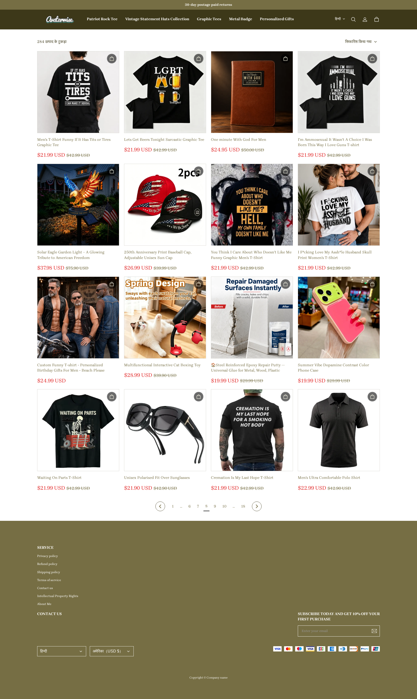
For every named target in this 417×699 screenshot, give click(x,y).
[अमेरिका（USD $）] (112, 651)
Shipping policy (48, 572)
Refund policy (47, 564)
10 (224, 506)
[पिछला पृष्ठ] (160, 506)
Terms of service (49, 580)
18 (243, 506)
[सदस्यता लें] (374, 631)
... (181, 506)
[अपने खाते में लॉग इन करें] (364, 19)
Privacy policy (47, 556)
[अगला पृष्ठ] (257, 506)
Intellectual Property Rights (57, 596)
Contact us (45, 588)
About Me (44, 604)
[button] (353, 19)
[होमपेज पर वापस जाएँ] (60, 19)
